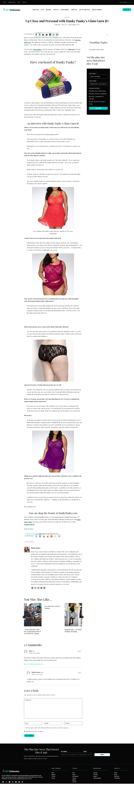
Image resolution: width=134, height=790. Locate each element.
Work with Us (11, 2)
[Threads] (12, 781)
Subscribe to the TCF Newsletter (34, 731)
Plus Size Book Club (97, 778)
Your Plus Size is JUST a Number (52, 607)
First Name (92, 73)
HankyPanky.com (68, 513)
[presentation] (33, 614)
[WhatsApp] (53, 34)
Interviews (67, 17)
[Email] (57, 34)
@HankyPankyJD (29, 524)
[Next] (82, 617)
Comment (28, 700)
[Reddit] (46, 34)
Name (27, 723)
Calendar (95, 776)
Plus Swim (95, 772)
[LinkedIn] (43, 34)
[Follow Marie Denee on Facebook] (32, 588)
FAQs (19, 2)
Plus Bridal (95, 774)
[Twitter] (6, 781)
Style (42, 9)
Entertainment (65, 9)
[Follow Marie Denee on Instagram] (38, 588)
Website (67, 723)
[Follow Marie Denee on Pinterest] (44, 588)
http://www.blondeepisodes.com (33, 664)
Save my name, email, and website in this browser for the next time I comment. (47, 728)
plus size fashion (29, 541)
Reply (79, 651)
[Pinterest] (50, 34)
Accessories (116, 776)
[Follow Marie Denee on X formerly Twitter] (35, 588)
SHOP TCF (126, 9)
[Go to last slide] (24, 617)
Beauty (73, 774)
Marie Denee (58, 24)
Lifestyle (56, 9)
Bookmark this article (31, 533)
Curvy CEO (74, 9)
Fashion (115, 772)
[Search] (107, 34)
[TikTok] (22, 781)
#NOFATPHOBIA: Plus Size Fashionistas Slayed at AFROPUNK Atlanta (32, 631)
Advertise (53, 774)
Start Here (35, 9)
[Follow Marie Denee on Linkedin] (41, 588)
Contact (24, 2)
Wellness (48, 9)
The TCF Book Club (84, 9)
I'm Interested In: (94, 88)
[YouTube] (16, 781)
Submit (102, 754)
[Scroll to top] (3, 785)
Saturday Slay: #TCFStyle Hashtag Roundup (73, 630)
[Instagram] (9, 781)
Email (47, 723)
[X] (39, 34)
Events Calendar (97, 9)
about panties (37, 49)
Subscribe (130, 2)
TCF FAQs (53, 776)
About (4, 2)
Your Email (92, 81)
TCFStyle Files (117, 778)
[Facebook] (36, 34)
